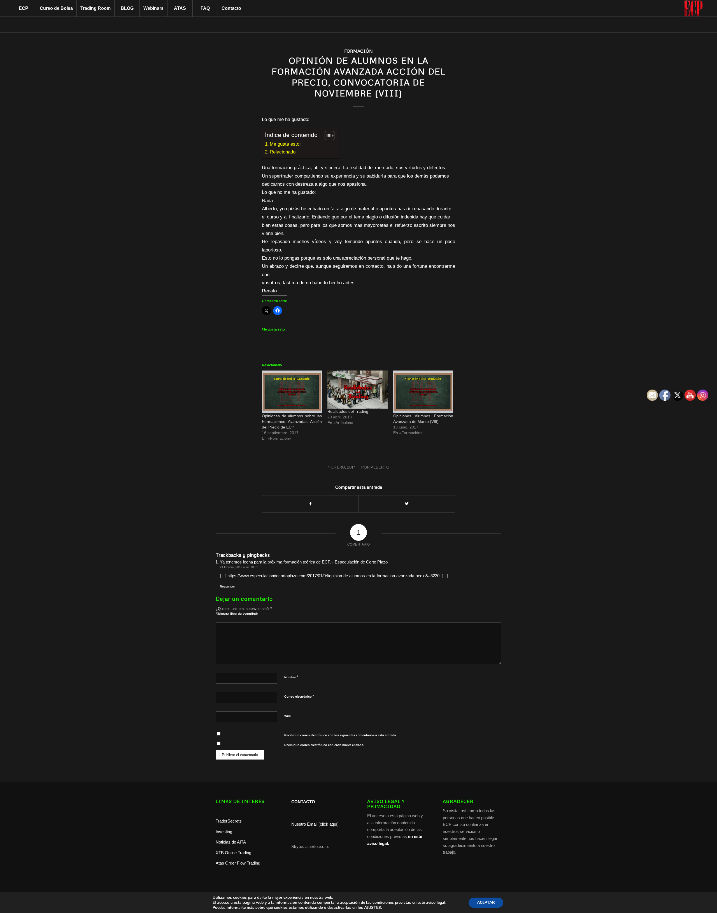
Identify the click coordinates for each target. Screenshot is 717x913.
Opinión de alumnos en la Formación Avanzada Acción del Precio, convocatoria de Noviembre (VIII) (359, 76)
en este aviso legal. (429, 902)
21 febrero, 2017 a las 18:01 (239, 567)
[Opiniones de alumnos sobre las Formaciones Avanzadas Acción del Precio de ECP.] (292, 392)
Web (287, 716)
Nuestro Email (304, 824)
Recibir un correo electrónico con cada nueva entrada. (324, 745)
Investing (224, 831)
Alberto (380, 467)
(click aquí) (328, 824)
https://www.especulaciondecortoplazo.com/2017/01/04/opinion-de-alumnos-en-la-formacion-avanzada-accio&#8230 (333, 575)
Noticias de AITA (231, 842)
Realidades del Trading (347, 411)
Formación (358, 50)
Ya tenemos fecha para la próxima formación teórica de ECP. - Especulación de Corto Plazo (304, 562)
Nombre (291, 677)
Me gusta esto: (285, 144)
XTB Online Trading (233, 852)
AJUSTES (372, 907)
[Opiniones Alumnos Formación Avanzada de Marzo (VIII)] (423, 392)
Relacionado (282, 152)
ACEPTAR (486, 902)
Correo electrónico (299, 696)
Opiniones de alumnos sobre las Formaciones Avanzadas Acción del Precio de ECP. (292, 421)
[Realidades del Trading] (357, 390)
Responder (227, 586)
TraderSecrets (229, 821)
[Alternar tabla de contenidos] (326, 135)
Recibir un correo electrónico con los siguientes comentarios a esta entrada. (340, 735)
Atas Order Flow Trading (238, 863)
